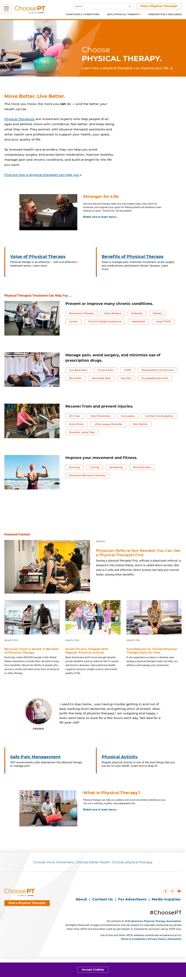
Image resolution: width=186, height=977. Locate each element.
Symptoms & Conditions (82, 14)
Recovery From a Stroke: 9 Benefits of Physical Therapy (31, 650)
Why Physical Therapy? (124, 14)
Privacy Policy (157, 939)
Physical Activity (120, 756)
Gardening (116, 467)
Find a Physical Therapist (159, 6)
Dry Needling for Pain (155, 378)
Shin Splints (140, 424)
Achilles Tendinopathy (159, 416)
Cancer (73, 321)
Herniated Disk (101, 378)
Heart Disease (112, 313)
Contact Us (102, 899)
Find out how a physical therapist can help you (41, 175)
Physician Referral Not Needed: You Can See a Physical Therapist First (138, 552)
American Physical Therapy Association (156, 921)
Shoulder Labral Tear (82, 432)
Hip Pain (126, 378)
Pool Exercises (142, 467)
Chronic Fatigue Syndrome (104, 321)
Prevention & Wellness (165, 14)
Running (74, 467)
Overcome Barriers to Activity (87, 475)
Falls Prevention (100, 416)
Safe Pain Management (35, 756)
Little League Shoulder (108, 424)
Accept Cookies (93, 969)
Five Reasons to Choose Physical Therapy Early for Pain (151, 650)
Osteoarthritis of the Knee (158, 370)
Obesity (157, 313)
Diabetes (136, 313)
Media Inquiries (167, 899)
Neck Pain (75, 378)
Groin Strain (76, 424)
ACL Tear (74, 416)
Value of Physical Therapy (38, 256)
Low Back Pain (78, 370)
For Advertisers (132, 899)
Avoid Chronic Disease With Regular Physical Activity (87, 650)
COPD (127, 370)
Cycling (94, 467)
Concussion (128, 416)
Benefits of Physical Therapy (133, 256)
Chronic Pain (106, 370)
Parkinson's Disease (81, 313)
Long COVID (163, 321)
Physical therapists (19, 119)
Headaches (138, 321)
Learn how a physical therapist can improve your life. (125, 68)
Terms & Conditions (133, 939)
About (81, 899)
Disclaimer (175, 939)
